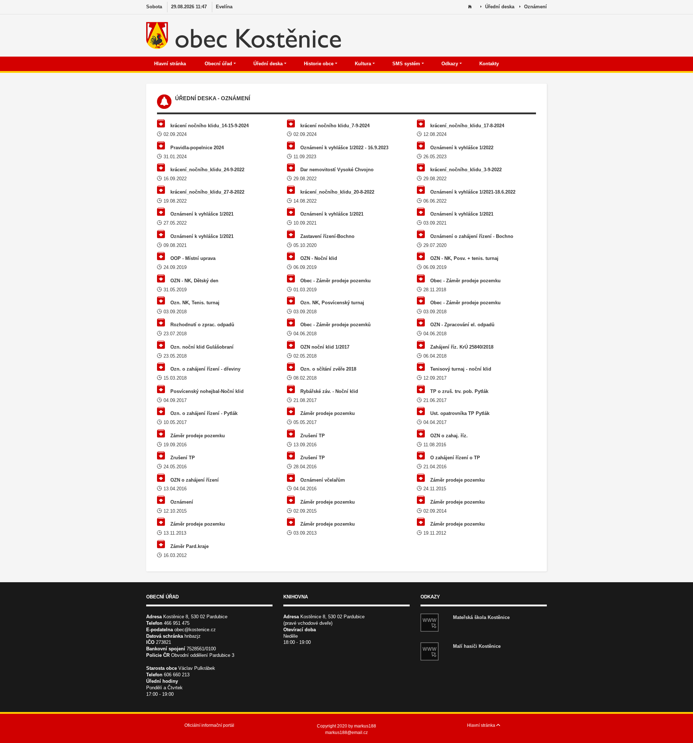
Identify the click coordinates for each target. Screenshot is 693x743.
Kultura (363, 63)
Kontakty (489, 63)
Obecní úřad (219, 63)
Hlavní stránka (170, 63)
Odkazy (450, 63)
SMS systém (407, 63)
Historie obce (319, 63)
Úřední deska (268, 63)
